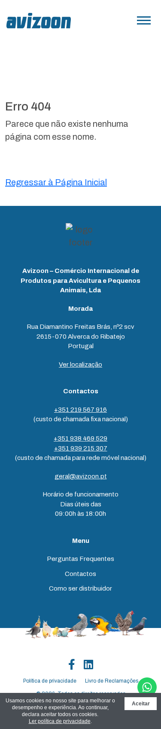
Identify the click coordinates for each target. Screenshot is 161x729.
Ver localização (80, 364)
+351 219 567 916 (80, 409)
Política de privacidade (49, 681)
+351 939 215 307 (80, 448)
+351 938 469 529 (80, 438)
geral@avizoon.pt (81, 476)
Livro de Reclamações (111, 681)
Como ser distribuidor (80, 588)
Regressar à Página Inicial (56, 182)
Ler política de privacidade (60, 721)
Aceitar (141, 704)
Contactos (80, 573)
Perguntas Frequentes (80, 558)
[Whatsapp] (147, 687)
